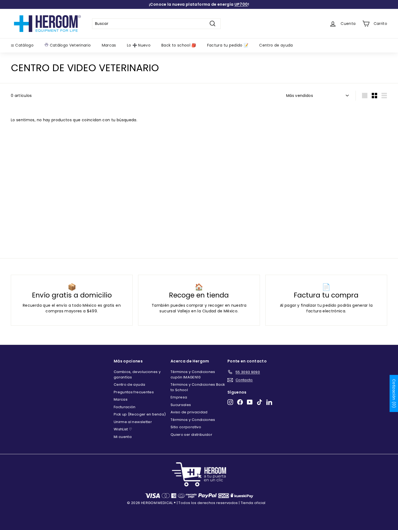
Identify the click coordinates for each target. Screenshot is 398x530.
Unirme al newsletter (133, 421)
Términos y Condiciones (193, 419)
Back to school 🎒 (178, 45)
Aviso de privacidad (189, 412)
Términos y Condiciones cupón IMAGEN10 (193, 374)
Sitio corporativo (186, 427)
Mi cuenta (123, 436)
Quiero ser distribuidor (191, 434)
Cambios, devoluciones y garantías (137, 374)
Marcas (109, 45)
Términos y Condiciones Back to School (198, 387)
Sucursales (181, 404)
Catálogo (24, 45)
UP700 (241, 4)
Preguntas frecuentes (134, 392)
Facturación (125, 407)
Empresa (179, 397)
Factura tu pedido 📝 (228, 45)
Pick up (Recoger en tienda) (140, 414)
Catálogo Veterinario (69, 45)
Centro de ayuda (276, 45)
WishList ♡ (123, 429)
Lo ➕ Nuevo (139, 45)
